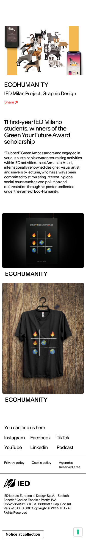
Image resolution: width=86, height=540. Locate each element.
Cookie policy (41, 463)
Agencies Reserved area (69, 465)
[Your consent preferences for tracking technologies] (78, 532)
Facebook (40, 437)
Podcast (65, 447)
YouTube (13, 447)
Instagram (14, 437)
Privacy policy (14, 463)
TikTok (63, 437)
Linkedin (39, 447)
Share (9, 102)
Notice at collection (23, 534)
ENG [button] (43, 9)
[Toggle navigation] (79, 9)
